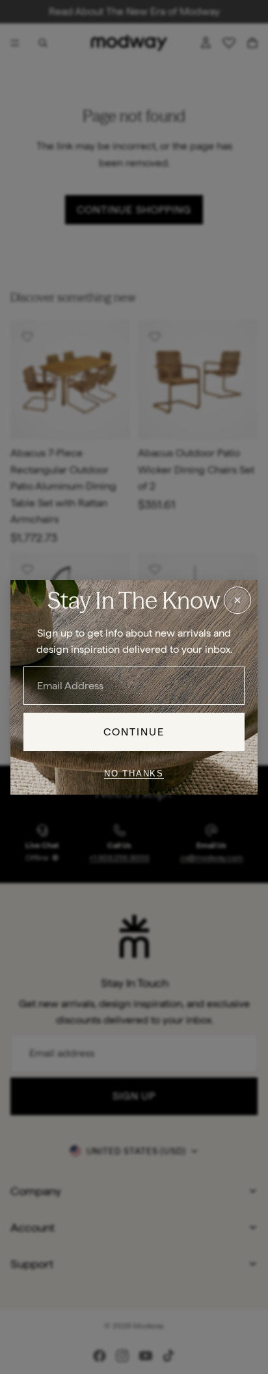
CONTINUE (134, 731)
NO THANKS (134, 773)
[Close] (237, 599)
